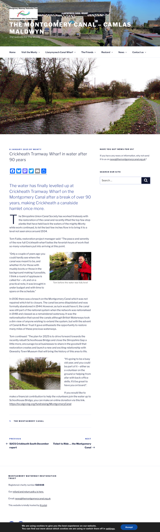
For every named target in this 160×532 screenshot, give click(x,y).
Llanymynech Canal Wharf (59, 52)
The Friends (87, 52)
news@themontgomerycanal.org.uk (127, 159)
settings (110, 528)
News (121, 52)
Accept (129, 527)
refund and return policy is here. (28, 491)
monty (37, 149)
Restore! (105, 52)
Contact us (138, 52)
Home (12, 52)
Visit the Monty (29, 52)
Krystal (43, 505)
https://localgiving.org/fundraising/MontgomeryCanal (40, 403)
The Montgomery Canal (29, 421)
